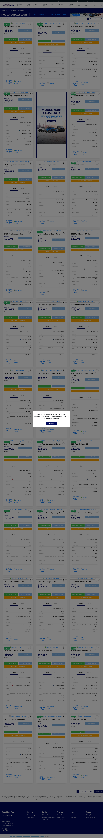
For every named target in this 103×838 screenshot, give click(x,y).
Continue (51, 423)
